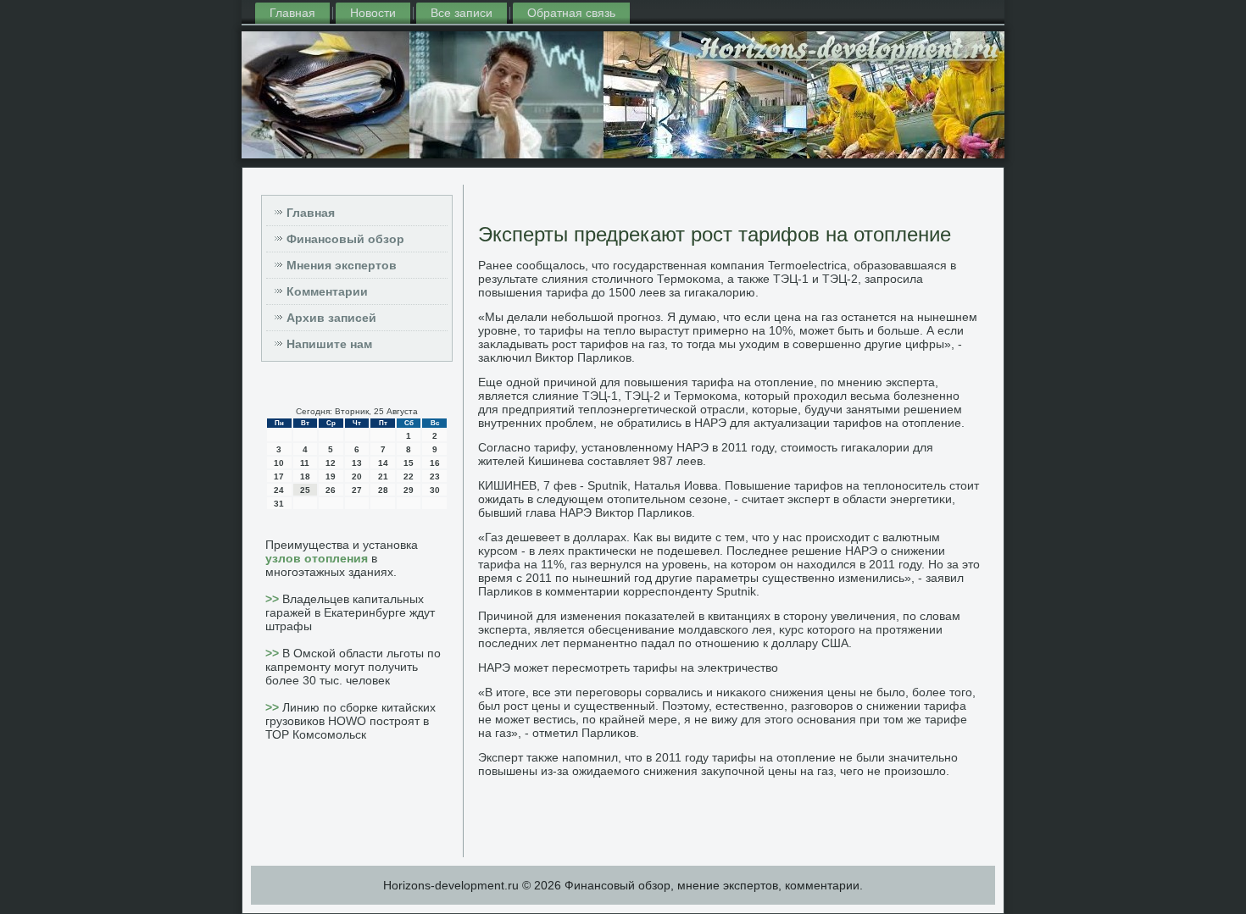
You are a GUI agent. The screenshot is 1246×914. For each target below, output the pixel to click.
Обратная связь (571, 12)
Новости (373, 12)
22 (408, 476)
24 (279, 490)
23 (435, 476)
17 (279, 476)
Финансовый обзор (345, 239)
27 (357, 490)
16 (435, 463)
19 (330, 476)
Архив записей (331, 317)
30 (435, 490)
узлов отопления (316, 558)
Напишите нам (329, 344)
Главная (292, 12)
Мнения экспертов (341, 265)
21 (383, 476)
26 (330, 490)
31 (279, 503)
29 (408, 490)
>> (273, 599)
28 (383, 490)
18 (305, 476)
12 (330, 463)
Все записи (461, 12)
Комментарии (327, 291)
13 (357, 463)
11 (304, 463)
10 (279, 463)
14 (383, 463)
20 (357, 476)
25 (305, 490)
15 (408, 463)
